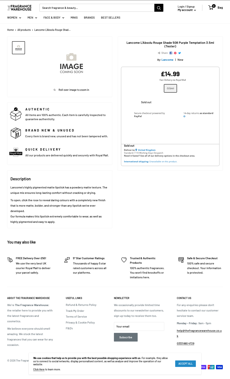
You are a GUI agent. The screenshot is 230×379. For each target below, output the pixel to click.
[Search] (158, 8)
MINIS (74, 17)
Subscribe (125, 337)
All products (24, 29)
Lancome (167, 59)
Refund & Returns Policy (81, 304)
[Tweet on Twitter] (179, 53)
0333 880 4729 (185, 343)
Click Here (39, 369)
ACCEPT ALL (185, 363)
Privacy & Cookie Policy (80, 322)
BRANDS (89, 17)
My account (185, 10)
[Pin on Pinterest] (175, 53)
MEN (30, 17)
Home (10, 29)
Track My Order (75, 310)
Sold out (146, 102)
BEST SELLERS (110, 17)
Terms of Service (76, 316)
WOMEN (12, 17)
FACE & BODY (51, 17)
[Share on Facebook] (171, 53)
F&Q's (69, 328)
